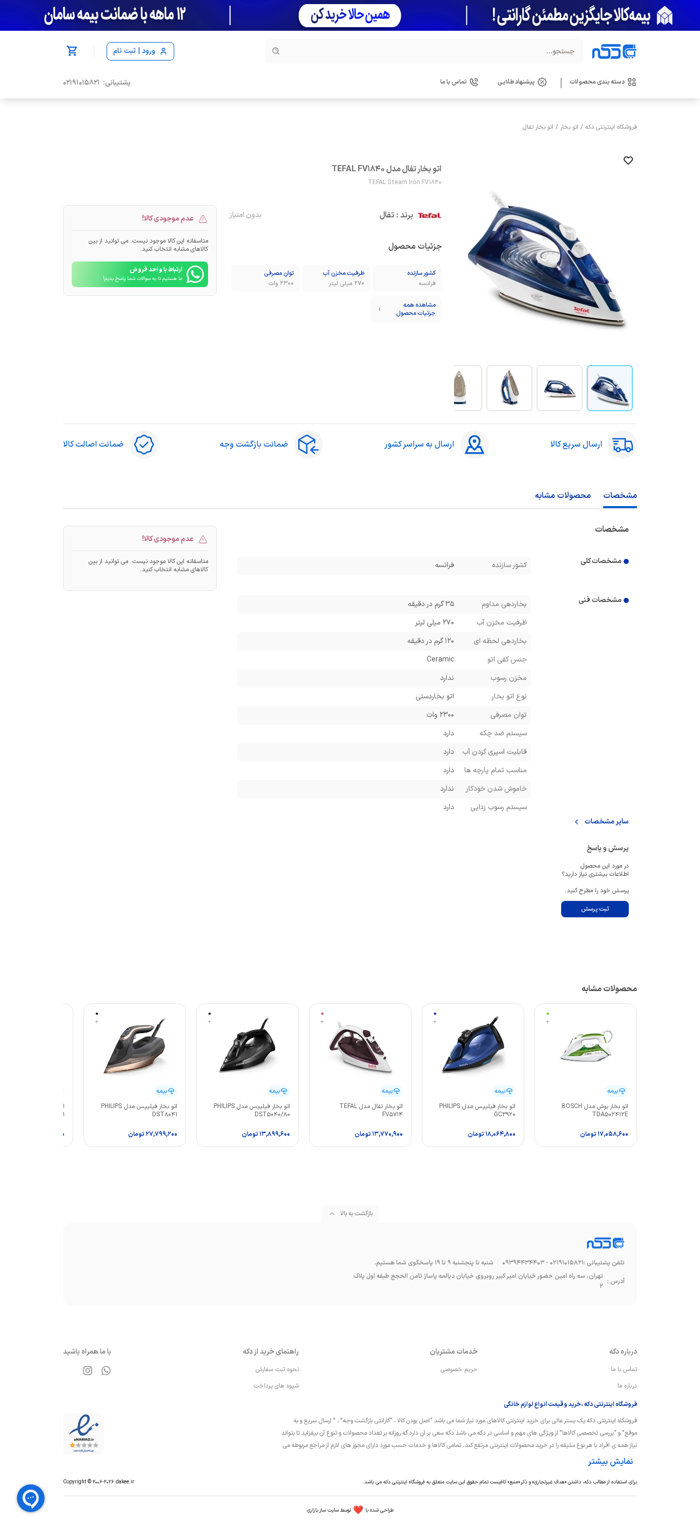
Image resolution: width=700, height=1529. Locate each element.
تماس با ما (624, 1369)
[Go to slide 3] (509, 388)
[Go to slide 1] (610, 388)
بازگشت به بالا (356, 1213)
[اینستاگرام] (88, 1370)
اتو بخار (569, 127)
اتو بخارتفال (538, 127)
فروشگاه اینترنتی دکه (611, 127)
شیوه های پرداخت (276, 1386)
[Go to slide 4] (459, 388)
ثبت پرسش (595, 909)
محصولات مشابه (563, 496)
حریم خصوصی (459, 1369)
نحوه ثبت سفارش (277, 1369)
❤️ (350, 1510)
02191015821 (81, 83)
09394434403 (523, 1263)
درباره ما (627, 1386)
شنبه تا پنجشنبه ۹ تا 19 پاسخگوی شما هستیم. (434, 1263)
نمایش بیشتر (610, 1462)
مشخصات (620, 496)
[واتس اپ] (106, 1370)
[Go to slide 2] (560, 388)
